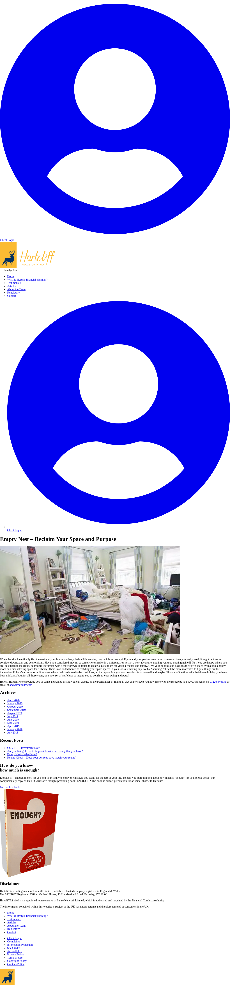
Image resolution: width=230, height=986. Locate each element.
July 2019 (12, 716)
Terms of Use (14, 957)
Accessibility (14, 951)
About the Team (16, 289)
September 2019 (16, 709)
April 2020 (13, 700)
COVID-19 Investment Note (23, 747)
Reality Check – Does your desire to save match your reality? (42, 757)
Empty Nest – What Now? (22, 754)
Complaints (13, 941)
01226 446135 (218, 681)
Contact (11, 295)
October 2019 (15, 706)
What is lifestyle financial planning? (27, 279)
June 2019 (13, 719)
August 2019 (14, 713)
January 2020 (14, 703)
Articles (11, 286)
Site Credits (13, 947)
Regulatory (13, 292)
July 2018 (12, 732)
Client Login (14, 938)
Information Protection (20, 944)
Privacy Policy (15, 954)
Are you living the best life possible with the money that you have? (45, 751)
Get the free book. (10, 787)
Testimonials (14, 282)
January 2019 (14, 729)
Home (10, 276)
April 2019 (13, 726)
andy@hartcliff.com (21, 684)
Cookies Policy (15, 964)
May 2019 (13, 722)
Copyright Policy (17, 960)
